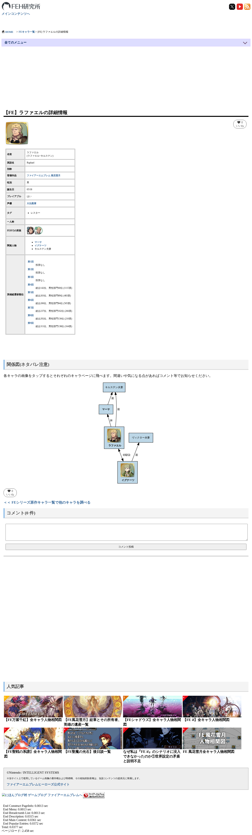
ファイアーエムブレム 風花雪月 (43, 175)
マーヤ (38, 242)
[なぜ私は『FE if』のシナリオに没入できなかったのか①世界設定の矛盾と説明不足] (152, 738)
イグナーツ (40, 245)
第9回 (31, 323)
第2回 (31, 269)
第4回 (31, 284)
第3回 (31, 277)
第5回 (31, 292)
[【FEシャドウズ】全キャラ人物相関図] (152, 706)
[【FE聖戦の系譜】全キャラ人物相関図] (33, 738)
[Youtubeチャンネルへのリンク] (240, 6)
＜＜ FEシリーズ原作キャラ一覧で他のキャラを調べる (47, 502)
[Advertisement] (126, 79)
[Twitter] (232, 6)
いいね (240, 124)
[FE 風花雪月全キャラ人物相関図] (212, 738)
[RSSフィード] (247, 6)
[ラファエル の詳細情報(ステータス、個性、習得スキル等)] (39, 230)
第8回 (31, 315)
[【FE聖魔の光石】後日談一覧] (93, 738)
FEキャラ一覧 (27, 31)
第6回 (31, 300)
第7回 (31, 307)
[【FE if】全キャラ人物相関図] (212, 706)
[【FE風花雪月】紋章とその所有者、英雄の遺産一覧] (93, 706)
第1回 (31, 261)
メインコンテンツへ (16, 13)
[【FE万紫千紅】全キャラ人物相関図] (33, 706)
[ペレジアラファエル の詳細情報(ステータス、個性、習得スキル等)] (31, 230)
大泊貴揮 (31, 203)
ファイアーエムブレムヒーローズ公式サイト (38, 784)
